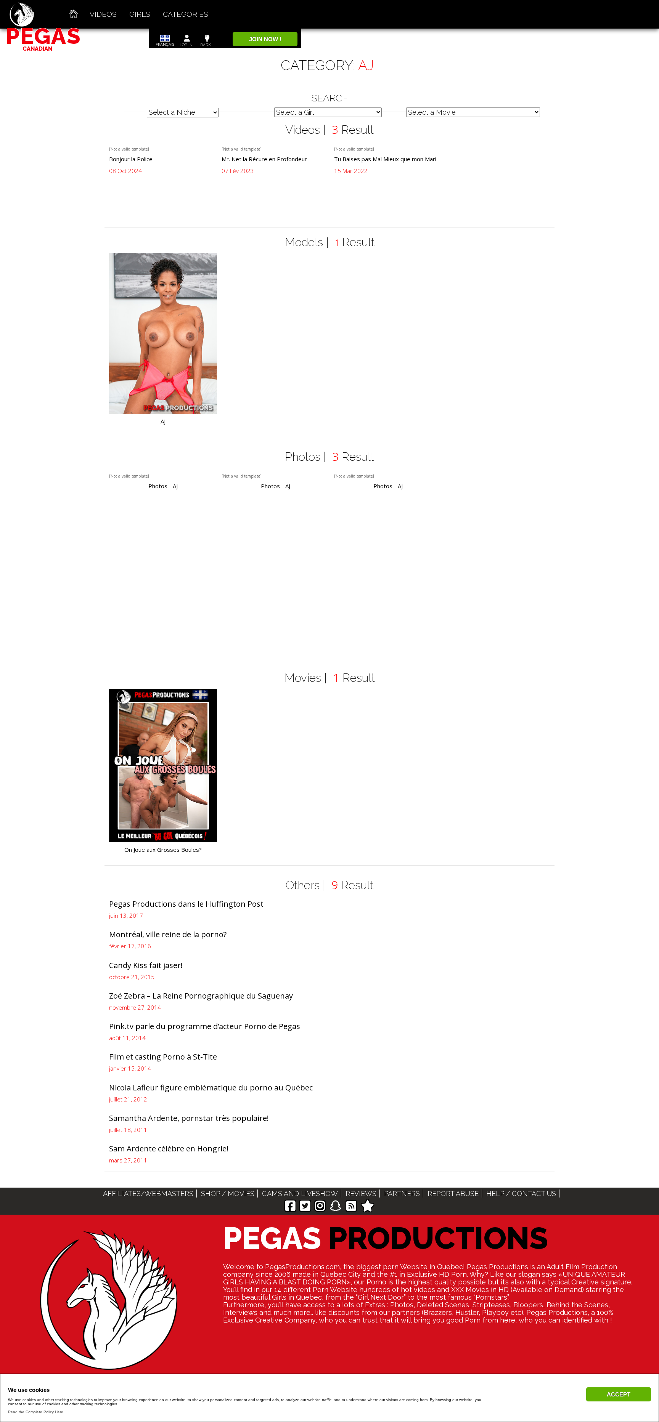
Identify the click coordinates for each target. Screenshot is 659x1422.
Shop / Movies (227, 1194)
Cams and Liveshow (300, 1194)
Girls (139, 14)
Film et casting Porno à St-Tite (163, 1057)
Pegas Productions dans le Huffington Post (186, 904)
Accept (618, 1394)
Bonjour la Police (131, 159)
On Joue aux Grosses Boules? (163, 849)
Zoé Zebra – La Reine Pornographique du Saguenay (201, 996)
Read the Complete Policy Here (35, 1412)
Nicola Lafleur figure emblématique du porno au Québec (211, 1087)
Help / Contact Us (521, 1194)
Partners (402, 1194)
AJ (163, 421)
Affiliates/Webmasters (148, 1194)
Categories (185, 14)
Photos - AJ (163, 486)
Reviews (361, 1194)
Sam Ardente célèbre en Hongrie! (168, 1148)
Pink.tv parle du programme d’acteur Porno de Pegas (204, 1026)
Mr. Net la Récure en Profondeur (264, 159)
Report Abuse (453, 1194)
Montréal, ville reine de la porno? (168, 934)
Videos (103, 14)
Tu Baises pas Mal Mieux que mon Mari (385, 159)
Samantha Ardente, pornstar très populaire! (189, 1118)
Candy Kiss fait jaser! (146, 965)
